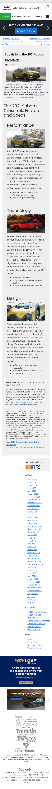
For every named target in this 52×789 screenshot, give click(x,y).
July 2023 (31, 482)
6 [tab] (36, 714)
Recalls (45, 772)
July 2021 (31, 538)
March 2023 (32, 494)
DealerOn (22, 772)
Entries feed (32, 642)
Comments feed (34, 645)
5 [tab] (32, 714)
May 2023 (31, 488)
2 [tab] (19, 714)
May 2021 (31, 543)
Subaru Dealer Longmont (38, 620)
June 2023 (32, 485)
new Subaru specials (25, 402)
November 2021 (34, 529)
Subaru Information (23, 447)
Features (29, 442)
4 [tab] (28, 714)
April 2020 (31, 576)
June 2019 (31, 599)
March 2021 (32, 549)
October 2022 (33, 505)
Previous (3, 699)
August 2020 (33, 567)
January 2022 (33, 523)
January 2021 (33, 555)
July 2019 (31, 596)
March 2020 (32, 579)
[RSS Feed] (28, 467)
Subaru (37, 442)
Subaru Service (34, 626)
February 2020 (33, 582)
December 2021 (34, 526)
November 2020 (34, 561)
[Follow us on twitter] (38, 467)
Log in (30, 639)
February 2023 (33, 497)
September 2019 (34, 590)
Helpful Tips (32, 618)
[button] (5, 16)
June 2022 (32, 511)
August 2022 (33, 508)
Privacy (38, 772)
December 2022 (34, 502)
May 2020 (31, 573)
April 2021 (31, 546)
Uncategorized (34, 629)
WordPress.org (34, 648)
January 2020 (33, 585)
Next (48, 699)
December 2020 (34, 558)
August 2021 (32, 535)
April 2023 (31, 491)
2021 (13, 442)
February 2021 (33, 552)
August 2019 (32, 593)
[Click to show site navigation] (47, 16)
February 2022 (33, 520)
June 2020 (32, 570)
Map (39, 16)
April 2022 (31, 514)
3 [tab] (24, 714)
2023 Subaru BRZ (35, 615)
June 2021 (31, 541)
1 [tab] (15, 714)
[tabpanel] (26, 699)
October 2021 (33, 532)
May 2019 (31, 602)
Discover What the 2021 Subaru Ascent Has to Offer (12, 41)
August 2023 (33, 479)
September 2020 (35, 564)
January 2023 (33, 499)
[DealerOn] (26, 769)
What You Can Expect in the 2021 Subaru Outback (39, 41)
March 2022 (32, 517)
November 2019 (34, 587)
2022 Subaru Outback (37, 612)
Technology (11, 444)
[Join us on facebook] (33, 467)
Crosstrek (20, 442)
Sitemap (31, 772)
